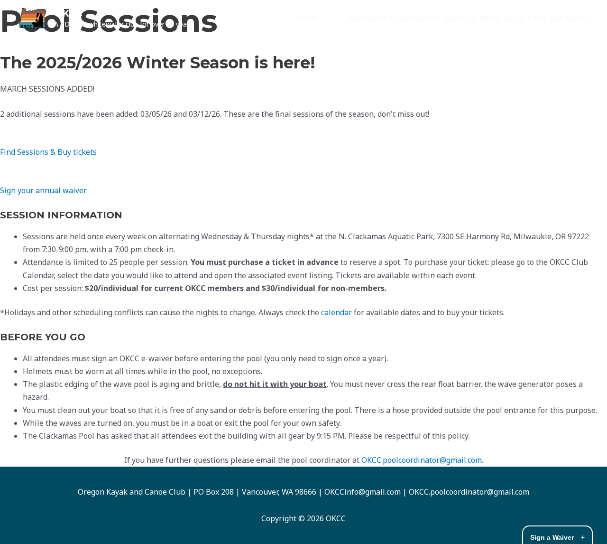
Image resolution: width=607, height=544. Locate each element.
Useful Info (419, 18)
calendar (336, 312)
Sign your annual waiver (43, 190)
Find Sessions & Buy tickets (48, 152)
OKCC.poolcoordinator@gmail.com (421, 460)
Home (307, 18)
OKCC (68, 13)
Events (333, 18)
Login (514, 18)
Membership (372, 18)
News (489, 18)
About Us (459, 18)
